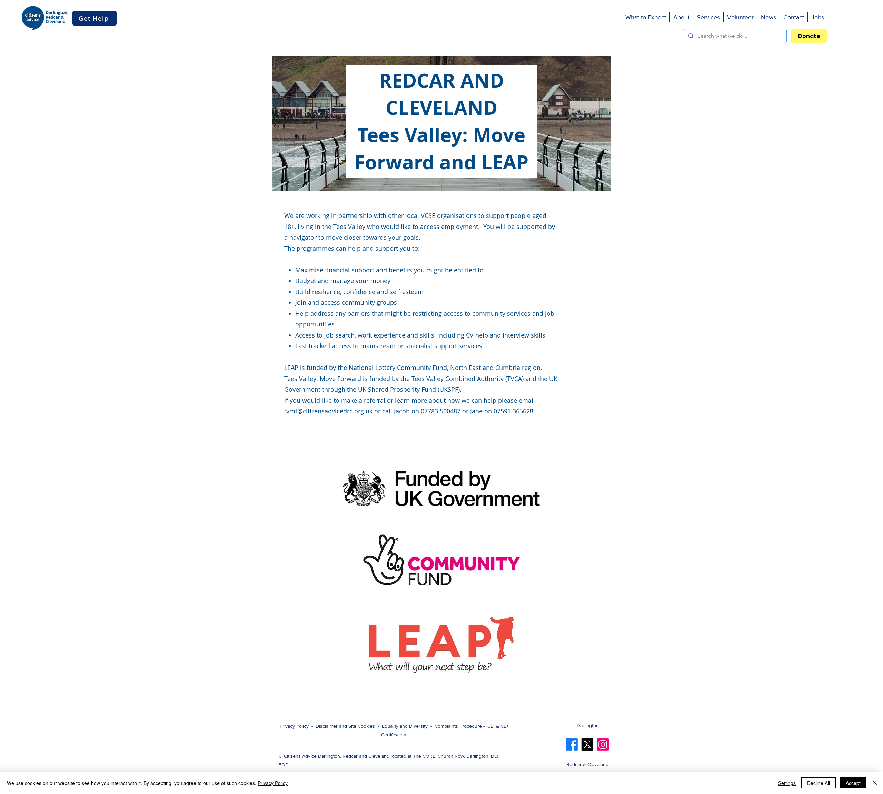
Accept (853, 783)
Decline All (818, 783)
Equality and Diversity (405, 726)
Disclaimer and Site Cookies (345, 726)
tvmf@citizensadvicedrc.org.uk (328, 411)
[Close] (875, 782)
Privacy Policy (294, 726)
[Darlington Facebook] (572, 744)
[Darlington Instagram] (603, 744)
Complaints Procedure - (460, 726)
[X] (587, 744)
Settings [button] (787, 783)
